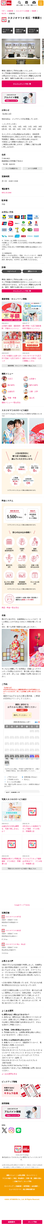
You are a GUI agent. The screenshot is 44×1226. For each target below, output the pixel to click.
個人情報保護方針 (29, 1189)
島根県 (34, 11)
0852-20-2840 (6, 193)
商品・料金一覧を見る (10, 607)
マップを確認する (12, 168)
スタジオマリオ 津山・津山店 (15, 944)
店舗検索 (10, 11)
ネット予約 (32, 1222)
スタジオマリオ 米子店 (13, 917)
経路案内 (11, 1222)
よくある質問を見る (9, 1074)
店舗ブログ (18, 1181)
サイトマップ (8, 1186)
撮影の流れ (37, 1178)
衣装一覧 (29, 1178)
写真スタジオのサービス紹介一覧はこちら (22, 868)
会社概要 (35, 1186)
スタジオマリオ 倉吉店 (13, 930)
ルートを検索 (32, 168)
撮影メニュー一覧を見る (11, 402)
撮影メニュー (11, 1175)
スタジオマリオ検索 (22, 11)
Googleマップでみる (22, 905)
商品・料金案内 (19, 1178)
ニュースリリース (15, 1189)
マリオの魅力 (6, 1178)
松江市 (4, 13)
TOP (3, 11)
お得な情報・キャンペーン (27, 1175)
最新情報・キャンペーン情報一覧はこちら (22, 365)
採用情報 (27, 1186)
